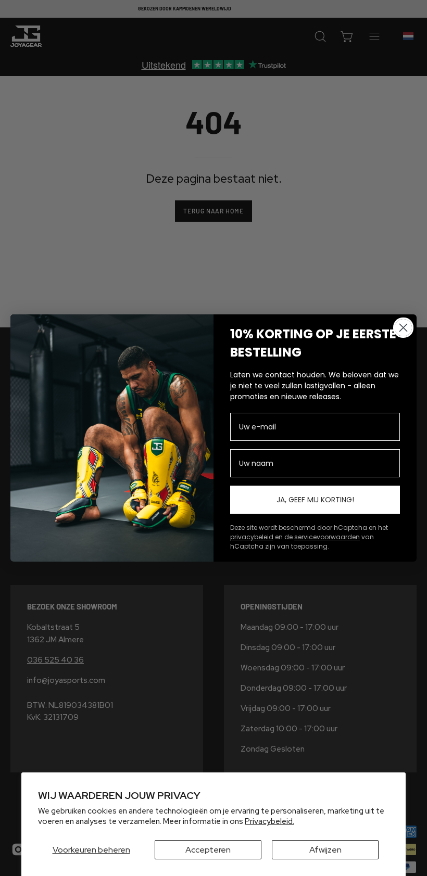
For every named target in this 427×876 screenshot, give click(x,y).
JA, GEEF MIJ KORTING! (315, 499)
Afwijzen (325, 849)
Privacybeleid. (269, 821)
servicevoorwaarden (327, 536)
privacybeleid (251, 536)
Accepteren (208, 849)
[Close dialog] (403, 328)
